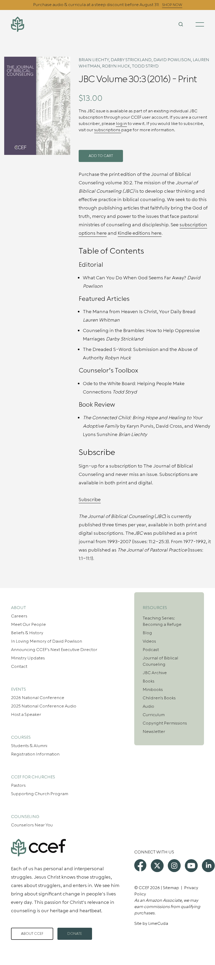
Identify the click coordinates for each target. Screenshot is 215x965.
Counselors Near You (32, 825)
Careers (19, 616)
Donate (74, 933)
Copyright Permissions (165, 723)
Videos (149, 641)
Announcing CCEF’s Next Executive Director (54, 650)
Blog (147, 633)
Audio (148, 706)
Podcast (151, 650)
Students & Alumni (29, 746)
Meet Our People (28, 624)
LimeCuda (158, 923)
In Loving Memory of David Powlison (46, 641)
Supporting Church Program (39, 794)
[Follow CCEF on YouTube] (191, 865)
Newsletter (154, 732)
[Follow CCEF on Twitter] (157, 865)
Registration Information (35, 754)
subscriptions (107, 130)
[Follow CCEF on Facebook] (140, 865)
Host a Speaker (26, 714)
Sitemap (171, 888)
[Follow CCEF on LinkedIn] (208, 865)
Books (148, 681)
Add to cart (101, 156)
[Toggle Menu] (200, 24)
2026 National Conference (37, 698)
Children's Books (159, 698)
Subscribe (90, 499)
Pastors (18, 785)
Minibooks (153, 690)
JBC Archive (155, 673)
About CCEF (32, 933)
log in (121, 124)
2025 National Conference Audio (43, 706)
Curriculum (154, 715)
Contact (19, 666)
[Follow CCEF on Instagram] (174, 865)
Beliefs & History (27, 633)
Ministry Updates (28, 658)
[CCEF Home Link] (43, 24)
